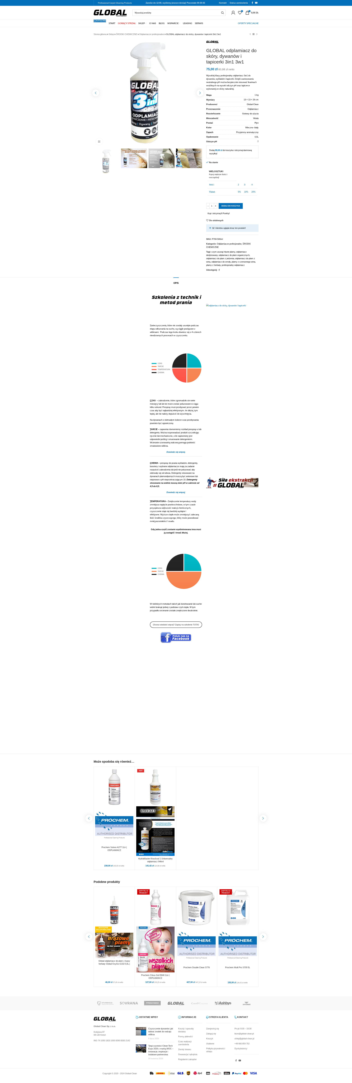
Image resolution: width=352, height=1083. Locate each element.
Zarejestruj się (212, 1028)
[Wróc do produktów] (253, 34)
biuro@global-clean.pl (244, 1033)
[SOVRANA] (129, 1003)
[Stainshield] (105, 1003)
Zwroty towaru (184, 1049)
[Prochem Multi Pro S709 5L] (238, 907)
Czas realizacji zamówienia (184, 1043)
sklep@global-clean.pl (244, 1038)
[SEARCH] (222, 13)
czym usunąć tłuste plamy (223, 252)
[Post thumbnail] (141, 1033)
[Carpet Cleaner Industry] (199, 1003)
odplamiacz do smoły (221, 262)
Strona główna (100, 34)
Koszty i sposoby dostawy (186, 1030)
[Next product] (257, 34)
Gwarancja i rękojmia (187, 1054)
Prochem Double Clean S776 (196, 967)
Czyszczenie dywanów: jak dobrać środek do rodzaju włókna (160, 1031)
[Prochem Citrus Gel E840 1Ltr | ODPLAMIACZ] (155, 907)
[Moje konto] (233, 12)
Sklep (111, 34)
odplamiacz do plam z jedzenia (220, 258)
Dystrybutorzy (240, 1048)
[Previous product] (250, 34)
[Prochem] (152, 1003)
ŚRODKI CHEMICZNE (126, 34)
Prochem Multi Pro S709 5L (237, 967)
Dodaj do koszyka (230, 206)
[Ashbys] (223, 1003)
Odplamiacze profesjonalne (151, 34)
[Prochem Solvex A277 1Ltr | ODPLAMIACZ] (114, 787)
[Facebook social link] (252, 3)
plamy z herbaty (213, 265)
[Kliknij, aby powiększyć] (99, 141)
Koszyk (209, 1038)
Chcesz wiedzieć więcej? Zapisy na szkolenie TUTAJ (176, 625)
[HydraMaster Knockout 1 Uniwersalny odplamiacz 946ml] (155, 787)
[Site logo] (110, 12)
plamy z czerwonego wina (243, 262)
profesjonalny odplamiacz (233, 265)
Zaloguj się (211, 1033)
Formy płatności (185, 1036)
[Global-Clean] (176, 1003)
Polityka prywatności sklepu (215, 1050)
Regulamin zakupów (187, 1059)
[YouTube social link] (256, 3)
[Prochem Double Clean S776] (196, 907)
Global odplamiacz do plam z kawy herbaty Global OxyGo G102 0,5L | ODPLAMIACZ (114, 964)
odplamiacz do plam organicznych (234, 255)
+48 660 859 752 (242, 1043)
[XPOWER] (246, 1003)
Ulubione (210, 1043)
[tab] (176, 281)
